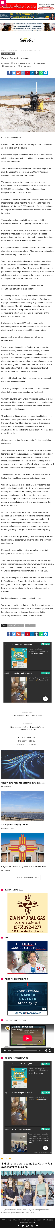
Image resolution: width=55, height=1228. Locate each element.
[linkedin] (32, 73)
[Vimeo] (37, 1226)
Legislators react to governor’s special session (24, 866)
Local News (13, 50)
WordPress (47, 1220)
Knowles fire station (15, 625)
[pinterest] (27, 73)
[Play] (4, 1050)
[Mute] (46, 1050)
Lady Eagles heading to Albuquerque (27, 714)
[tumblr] (36, 73)
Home (3, 50)
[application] (27, 1038)
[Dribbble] (32, 1226)
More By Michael (26, 741)
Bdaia (32, 1222)
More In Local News (26, 744)
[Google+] (27, 1226)
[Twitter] (23, 1226)
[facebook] (9, 73)
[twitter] (14, 73)
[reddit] (23, 73)
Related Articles (26, 737)
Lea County (30, 625)
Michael (6, 63)
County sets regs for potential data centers (23, 783)
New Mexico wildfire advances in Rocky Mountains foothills (27, 727)
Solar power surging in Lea (14, 824)
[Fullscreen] (50, 1050)
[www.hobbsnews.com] (27, 37)
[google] (18, 73)
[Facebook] (18, 1226)
